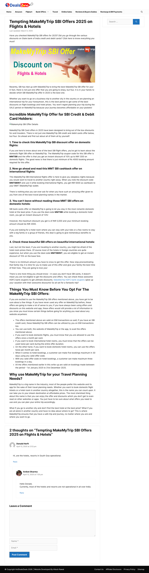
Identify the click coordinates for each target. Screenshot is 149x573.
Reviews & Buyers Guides (86, 12)
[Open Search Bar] (141, 12)
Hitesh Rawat (58, 569)
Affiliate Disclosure (113, 569)
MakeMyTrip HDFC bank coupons (69, 280)
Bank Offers (41, 12)
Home (8, 12)
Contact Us (98, 569)
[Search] (136, 22)
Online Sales (66, 12)
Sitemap (141, 569)
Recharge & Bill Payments (111, 12)
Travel (55, 12)
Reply (15, 462)
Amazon (18, 12)
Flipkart (29, 12)
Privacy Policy (129, 569)
